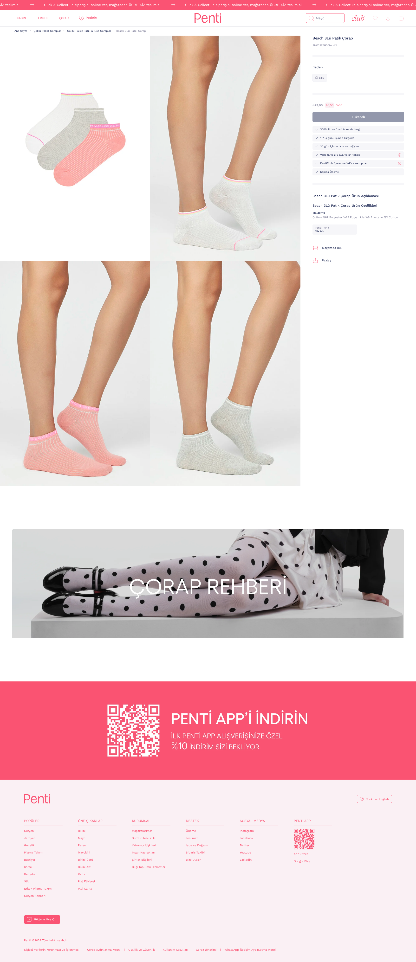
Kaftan (82, 874)
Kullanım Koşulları (175, 949)
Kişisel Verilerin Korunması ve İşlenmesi (51, 949)
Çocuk (64, 18)
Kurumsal (141, 821)
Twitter (244, 845)
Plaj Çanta (85, 888)
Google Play (302, 861)
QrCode (304, 839)
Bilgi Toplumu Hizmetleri (149, 867)
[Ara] (311, 18)
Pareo (82, 845)
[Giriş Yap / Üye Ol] (388, 18)
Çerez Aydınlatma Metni (103, 949)
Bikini (81, 831)
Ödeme (191, 831)
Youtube (245, 852)
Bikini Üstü (85, 859)
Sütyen (29, 831)
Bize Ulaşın (193, 859)
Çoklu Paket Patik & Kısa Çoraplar (89, 30)
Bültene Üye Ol (44, 919)
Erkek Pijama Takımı (38, 888)
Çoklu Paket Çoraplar (47, 30)
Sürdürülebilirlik (143, 838)
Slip (27, 881)
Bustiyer (29, 859)
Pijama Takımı (33, 852)
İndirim (91, 18)
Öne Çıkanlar (90, 821)
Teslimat (192, 838)
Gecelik (29, 845)
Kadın (21, 18)
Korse (28, 867)
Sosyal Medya (252, 821)
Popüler (31, 821)
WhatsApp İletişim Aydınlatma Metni (250, 949)
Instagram (247, 831)
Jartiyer (29, 838)
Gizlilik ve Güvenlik (141, 949)
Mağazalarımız (142, 831)
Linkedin (246, 859)
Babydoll (30, 874)
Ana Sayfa (20, 30)
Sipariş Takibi (195, 852)
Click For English (377, 799)
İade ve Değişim (197, 845)
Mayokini (84, 852)
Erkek (43, 18)
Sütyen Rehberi (35, 896)
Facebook (246, 838)
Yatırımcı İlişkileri (144, 845)
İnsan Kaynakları (143, 852)
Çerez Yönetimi (206, 949)
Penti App (302, 821)
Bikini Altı (84, 867)
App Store (301, 854)
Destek (192, 821)
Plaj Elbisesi (86, 881)
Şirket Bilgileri (142, 859)
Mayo (81, 838)
